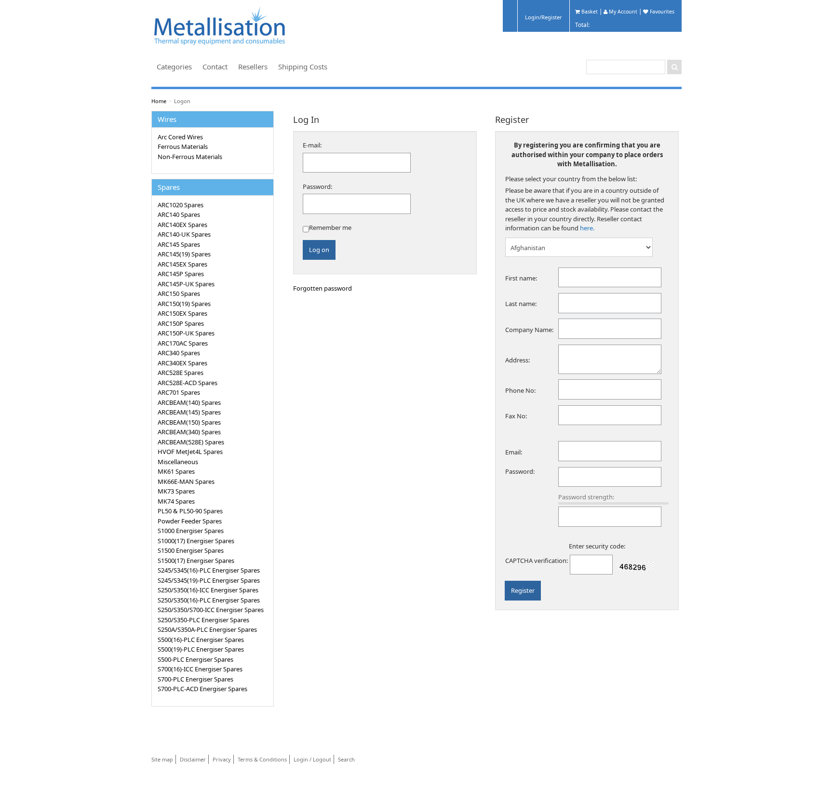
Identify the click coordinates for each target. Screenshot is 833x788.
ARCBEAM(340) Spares (189, 431)
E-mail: (312, 145)
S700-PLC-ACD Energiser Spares (202, 688)
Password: (317, 186)
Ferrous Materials (183, 146)
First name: (521, 278)
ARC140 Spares (179, 214)
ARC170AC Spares (183, 343)
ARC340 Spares (179, 352)
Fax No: (516, 416)
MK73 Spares (176, 491)
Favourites (661, 11)
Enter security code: (597, 546)
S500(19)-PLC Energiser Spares (201, 649)
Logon (182, 101)
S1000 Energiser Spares (191, 530)
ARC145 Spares (179, 244)
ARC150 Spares (179, 293)
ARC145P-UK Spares (186, 284)
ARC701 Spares (179, 392)
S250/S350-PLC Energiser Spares (203, 619)
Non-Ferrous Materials (190, 156)
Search (346, 759)
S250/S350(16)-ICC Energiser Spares (208, 590)
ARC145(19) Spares (184, 254)
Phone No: (520, 390)
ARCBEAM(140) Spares (189, 402)
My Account (622, 11)
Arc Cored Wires (180, 137)
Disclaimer (193, 759)
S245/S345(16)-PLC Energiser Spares (209, 570)
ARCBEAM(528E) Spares (191, 442)
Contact (215, 66)
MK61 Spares (176, 471)
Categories (174, 66)
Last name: (521, 303)
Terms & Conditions (262, 759)
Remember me (330, 227)
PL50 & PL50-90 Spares (190, 511)
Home (158, 101)
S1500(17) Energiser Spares (196, 560)
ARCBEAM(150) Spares (189, 422)
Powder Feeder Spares (190, 521)
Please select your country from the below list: (571, 178)
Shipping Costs (302, 66)
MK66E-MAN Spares (186, 481)
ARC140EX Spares (182, 224)
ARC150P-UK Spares (186, 333)
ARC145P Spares (181, 273)
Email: (513, 452)
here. (587, 228)
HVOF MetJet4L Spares (190, 451)
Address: (517, 360)
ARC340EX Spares (182, 363)
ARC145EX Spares (182, 264)
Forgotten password (322, 288)
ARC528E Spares (180, 372)
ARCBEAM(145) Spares (189, 412)
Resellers (253, 66)
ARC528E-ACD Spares (187, 382)
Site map (162, 759)
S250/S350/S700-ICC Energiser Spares (211, 609)
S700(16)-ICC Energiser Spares (200, 669)
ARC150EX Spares (182, 313)
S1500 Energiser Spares (191, 550)
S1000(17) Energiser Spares (196, 540)
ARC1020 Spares (180, 204)
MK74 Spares (176, 501)
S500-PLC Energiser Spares (195, 659)
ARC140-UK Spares (184, 234)
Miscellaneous (178, 461)
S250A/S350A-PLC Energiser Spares (207, 629)
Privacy (222, 759)
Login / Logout (312, 759)
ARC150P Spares (181, 323)
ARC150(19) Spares (184, 303)
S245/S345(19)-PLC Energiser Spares (209, 580)
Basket (589, 11)
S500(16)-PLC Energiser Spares (201, 639)
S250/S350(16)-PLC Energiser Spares (209, 600)
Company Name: (529, 329)
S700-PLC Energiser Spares (195, 679)
